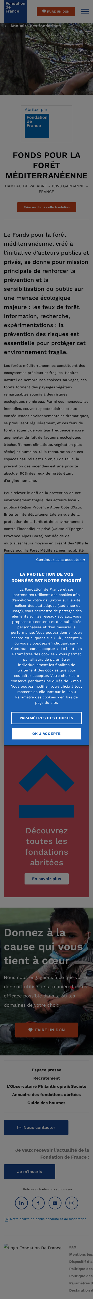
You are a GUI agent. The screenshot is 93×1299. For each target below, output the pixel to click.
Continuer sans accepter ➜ (61, 559)
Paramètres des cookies (46, 718)
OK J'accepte (46, 734)
